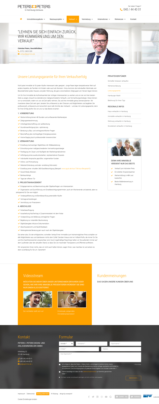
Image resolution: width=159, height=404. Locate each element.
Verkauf (72, 19)
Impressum (21, 394)
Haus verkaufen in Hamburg (118, 111)
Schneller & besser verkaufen (118, 81)
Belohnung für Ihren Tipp (116, 100)
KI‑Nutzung (54, 394)
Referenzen (119, 19)
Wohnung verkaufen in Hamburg (119, 121)
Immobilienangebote (35, 19)
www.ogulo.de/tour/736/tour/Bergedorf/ (76, 169)
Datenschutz (31, 394)
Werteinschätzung (114, 86)
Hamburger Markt (114, 96)
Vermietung (86, 19)
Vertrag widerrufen (43, 394)
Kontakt (133, 19)
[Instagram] (102, 397)
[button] (122, 396)
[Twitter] (93, 397)
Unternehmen (103, 19)
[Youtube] (106, 397)
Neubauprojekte (56, 19)
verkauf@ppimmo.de (27, 54)
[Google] (110, 397)
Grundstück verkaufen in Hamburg (120, 126)
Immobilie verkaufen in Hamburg (119, 116)
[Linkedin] (97, 397)
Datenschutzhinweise (89, 371)
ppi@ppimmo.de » (26, 364)
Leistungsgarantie (114, 91)
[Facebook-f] (89, 397)
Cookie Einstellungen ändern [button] (27, 399)
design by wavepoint (66, 394)
